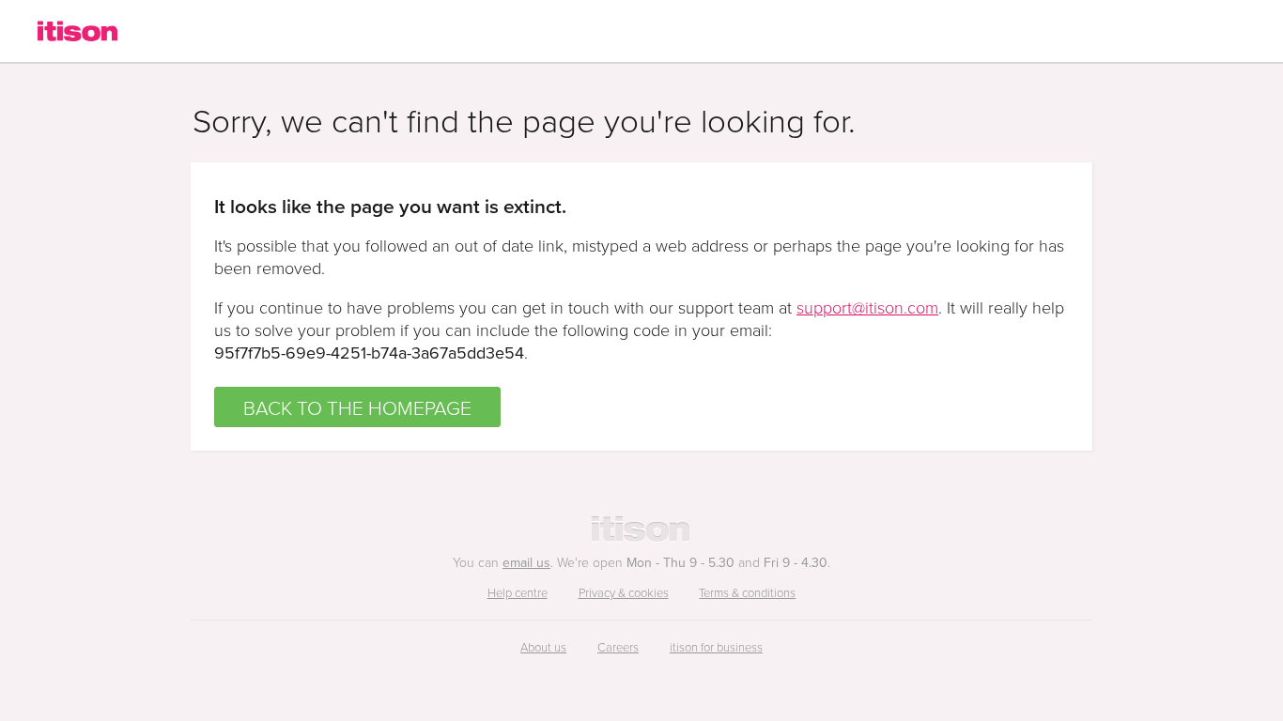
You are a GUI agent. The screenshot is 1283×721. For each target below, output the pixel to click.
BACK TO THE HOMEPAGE (357, 407)
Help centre (517, 592)
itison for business (716, 646)
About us (543, 646)
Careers (618, 646)
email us (526, 562)
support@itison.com (867, 307)
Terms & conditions (747, 592)
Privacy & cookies (624, 592)
